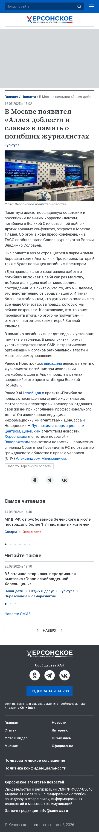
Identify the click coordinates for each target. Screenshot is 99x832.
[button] (5, 544)
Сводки (11, 532)
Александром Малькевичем (40, 458)
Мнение (11, 746)
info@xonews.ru (54, 810)
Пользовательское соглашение (35, 760)
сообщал (33, 393)
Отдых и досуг (41, 591)
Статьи (11, 730)
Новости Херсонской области (29, 466)
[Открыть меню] (91, 7)
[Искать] (79, 6)
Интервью (60, 730)
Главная (11, 97)
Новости (28, 97)
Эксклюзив (32, 532)
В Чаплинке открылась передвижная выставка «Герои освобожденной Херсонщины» (40, 578)
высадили (53, 363)
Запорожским (17, 442)
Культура (12, 145)
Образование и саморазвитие (30, 596)
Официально (62, 746)
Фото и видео (16, 738)
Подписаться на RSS (49, 691)
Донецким (31, 431)
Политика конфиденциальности (35, 768)
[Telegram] (50, 480)
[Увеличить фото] (49, 175)
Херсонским (16, 436)
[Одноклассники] (35, 480)
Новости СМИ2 (17, 614)
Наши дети (14, 591)
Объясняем (62, 738)
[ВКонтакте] (65, 480)
